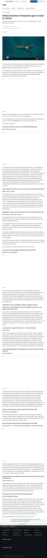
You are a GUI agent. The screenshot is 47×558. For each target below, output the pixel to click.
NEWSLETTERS (34, 1)
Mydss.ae (23, 516)
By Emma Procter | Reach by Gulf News (11, 28)
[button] (3, 1)
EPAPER (40, 1)
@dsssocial (31, 516)
